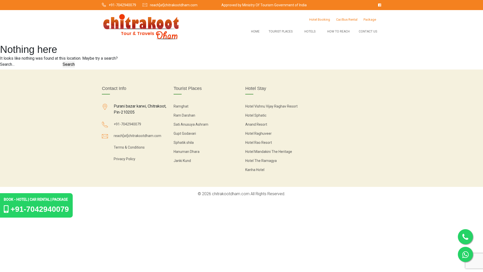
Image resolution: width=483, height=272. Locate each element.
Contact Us (368, 31)
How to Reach (338, 31)
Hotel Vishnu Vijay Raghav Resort (271, 106)
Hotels (309, 31)
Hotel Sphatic (255, 115)
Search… (7, 64)
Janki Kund (182, 161)
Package (370, 19)
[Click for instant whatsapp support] (465, 254)
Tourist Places (281, 31)
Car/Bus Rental (346, 19)
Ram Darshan (184, 115)
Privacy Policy (124, 159)
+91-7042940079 (122, 5)
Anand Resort (256, 124)
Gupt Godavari (185, 133)
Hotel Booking (319, 19)
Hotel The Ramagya (261, 161)
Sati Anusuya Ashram (191, 124)
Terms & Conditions (129, 147)
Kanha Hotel (254, 170)
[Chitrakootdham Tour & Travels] (141, 26)
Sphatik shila (184, 143)
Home (255, 31)
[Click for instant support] (465, 236)
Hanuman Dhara (186, 152)
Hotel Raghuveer (258, 133)
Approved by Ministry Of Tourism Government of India (264, 5)
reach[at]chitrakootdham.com (173, 5)
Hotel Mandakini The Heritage (268, 152)
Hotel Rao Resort (258, 143)
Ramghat (181, 106)
